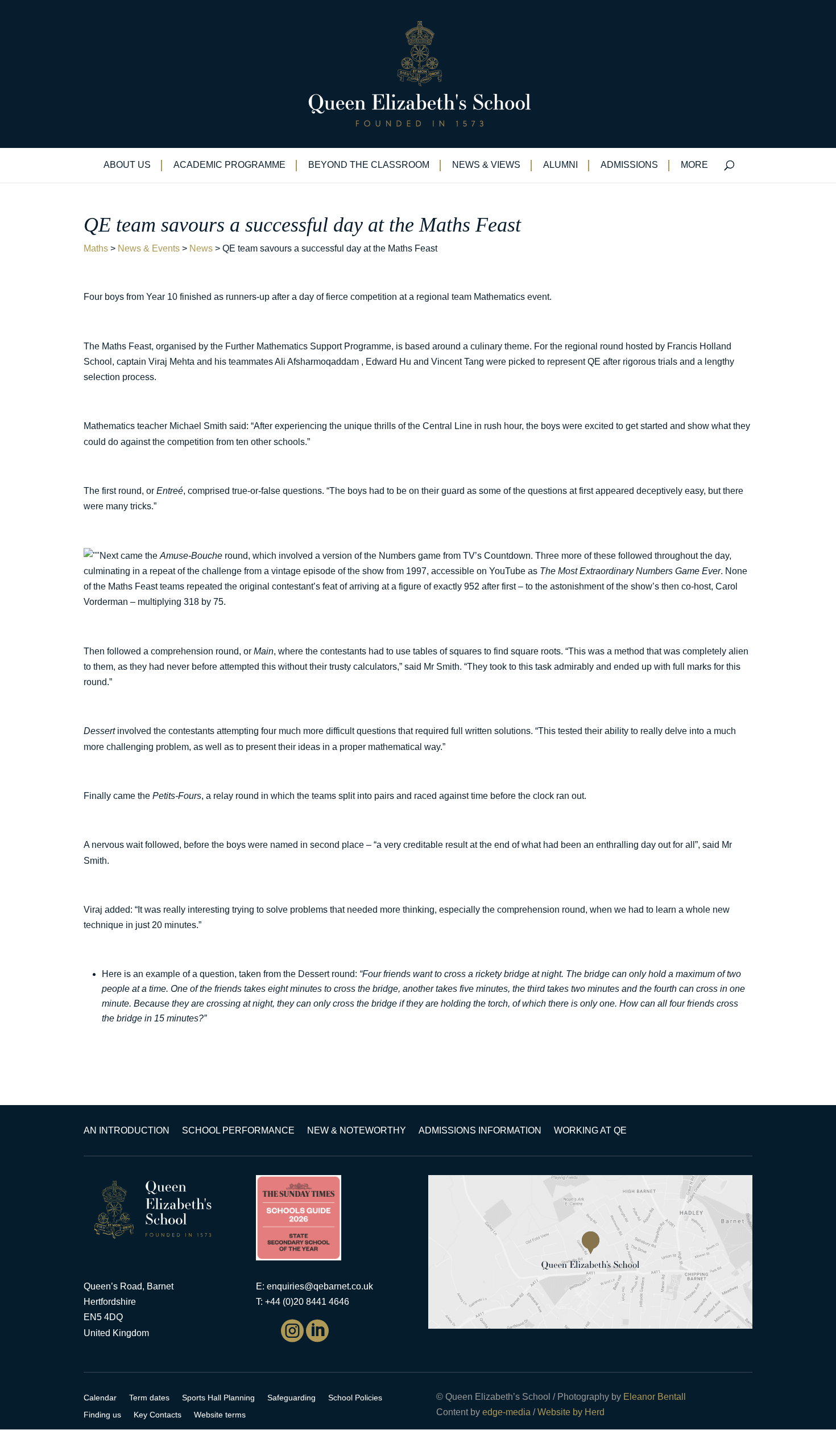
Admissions (629, 165)
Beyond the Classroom (368, 165)
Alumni (560, 165)
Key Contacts (157, 1415)
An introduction (126, 1131)
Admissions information (480, 1131)
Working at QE (590, 1131)
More (694, 165)
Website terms (220, 1415)
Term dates (149, 1398)
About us (127, 165)
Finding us (102, 1415)
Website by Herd (571, 1412)
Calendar (100, 1398)
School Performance (238, 1131)
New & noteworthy (356, 1131)
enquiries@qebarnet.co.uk (320, 1286)
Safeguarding (291, 1398)
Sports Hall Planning (218, 1398)
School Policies (355, 1398)
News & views (486, 165)
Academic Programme (229, 165)
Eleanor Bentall (654, 1397)
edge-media (506, 1412)
